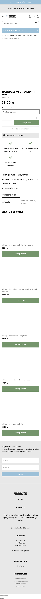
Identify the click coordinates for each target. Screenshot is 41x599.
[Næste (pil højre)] (3, 598)
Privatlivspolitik (20, 584)
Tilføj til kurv (26, 123)
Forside (4, 35)
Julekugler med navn (30, 35)
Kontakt (20, 566)
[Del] (3, 595)
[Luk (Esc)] (1, 595)
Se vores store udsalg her (14, 30)
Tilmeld (20, 474)
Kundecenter (20, 578)
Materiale (9, 108)
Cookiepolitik (21, 586)
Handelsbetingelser (20, 581)
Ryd (37, 118)
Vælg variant (20, 254)
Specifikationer (9, 195)
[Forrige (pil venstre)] (1, 598)
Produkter (10, 35)
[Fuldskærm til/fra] (5, 595)
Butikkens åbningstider (20, 551)
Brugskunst (19, 35)
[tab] (11, 195)
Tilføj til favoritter (21, 129)
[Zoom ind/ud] (7, 595)
